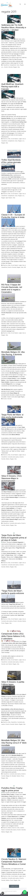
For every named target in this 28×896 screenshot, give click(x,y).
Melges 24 (8, 776)
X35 (25, 267)
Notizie (7, 459)
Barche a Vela (6, 138)
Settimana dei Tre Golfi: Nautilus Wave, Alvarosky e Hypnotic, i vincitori (13, 27)
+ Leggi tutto (14, 886)
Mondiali (14, 776)
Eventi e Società (8, 67)
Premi (2, 623)
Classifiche (6, 65)
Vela (18, 67)
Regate (15, 67)
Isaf (7, 664)
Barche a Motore (7, 827)
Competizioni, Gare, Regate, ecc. (16, 140)
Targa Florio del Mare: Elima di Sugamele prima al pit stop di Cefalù (13, 537)
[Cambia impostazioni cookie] (2, 893)
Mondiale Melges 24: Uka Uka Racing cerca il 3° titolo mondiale (14, 742)
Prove (22, 776)
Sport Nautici (9, 197)
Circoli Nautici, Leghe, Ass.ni (18, 138)
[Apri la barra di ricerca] (20, 4)
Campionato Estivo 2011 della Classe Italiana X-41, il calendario (13, 636)
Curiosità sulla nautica (13, 457)
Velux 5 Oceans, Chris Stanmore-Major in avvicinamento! (11, 478)
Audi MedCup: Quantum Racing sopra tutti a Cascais (12, 86)
